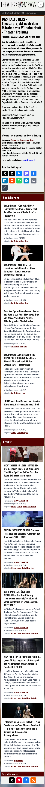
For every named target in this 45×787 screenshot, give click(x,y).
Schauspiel (15, 140)
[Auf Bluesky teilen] (19, 173)
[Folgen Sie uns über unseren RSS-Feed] (33, 780)
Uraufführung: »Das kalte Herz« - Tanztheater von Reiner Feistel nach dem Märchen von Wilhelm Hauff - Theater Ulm (20, 210)
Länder (25, 506)
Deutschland (24, 140)
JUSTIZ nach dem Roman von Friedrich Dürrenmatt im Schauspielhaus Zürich (22, 402)
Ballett (13, 241)
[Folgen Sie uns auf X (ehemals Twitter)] (12, 780)
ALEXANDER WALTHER (21, 500)
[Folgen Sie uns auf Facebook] (26, 780)
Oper (25, 346)
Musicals (33, 698)
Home (3, 13)
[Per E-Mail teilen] (33, 180)
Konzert (13, 506)
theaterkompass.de (28, 160)
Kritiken (19, 506)
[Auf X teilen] (5, 173)
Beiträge (9, 13)
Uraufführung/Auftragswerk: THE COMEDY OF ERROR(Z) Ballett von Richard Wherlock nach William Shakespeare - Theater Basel (20, 359)
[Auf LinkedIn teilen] (5, 180)
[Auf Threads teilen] (12, 173)
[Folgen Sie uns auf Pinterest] (19, 780)
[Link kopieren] (5, 188)
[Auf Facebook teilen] (33, 173)
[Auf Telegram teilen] (26, 180)
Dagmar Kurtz (18, 760)
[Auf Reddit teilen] (12, 180)
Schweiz (18, 393)
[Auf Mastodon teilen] (26, 173)
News (32, 140)
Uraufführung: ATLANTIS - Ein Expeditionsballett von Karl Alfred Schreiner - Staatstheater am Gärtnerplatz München (19, 270)
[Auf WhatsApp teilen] (19, 180)
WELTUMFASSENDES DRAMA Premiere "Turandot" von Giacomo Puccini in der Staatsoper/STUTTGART (22, 533)
